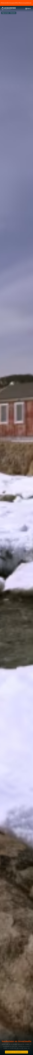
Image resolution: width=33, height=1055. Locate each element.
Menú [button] (29, 8)
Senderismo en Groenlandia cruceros (16, 1052)
